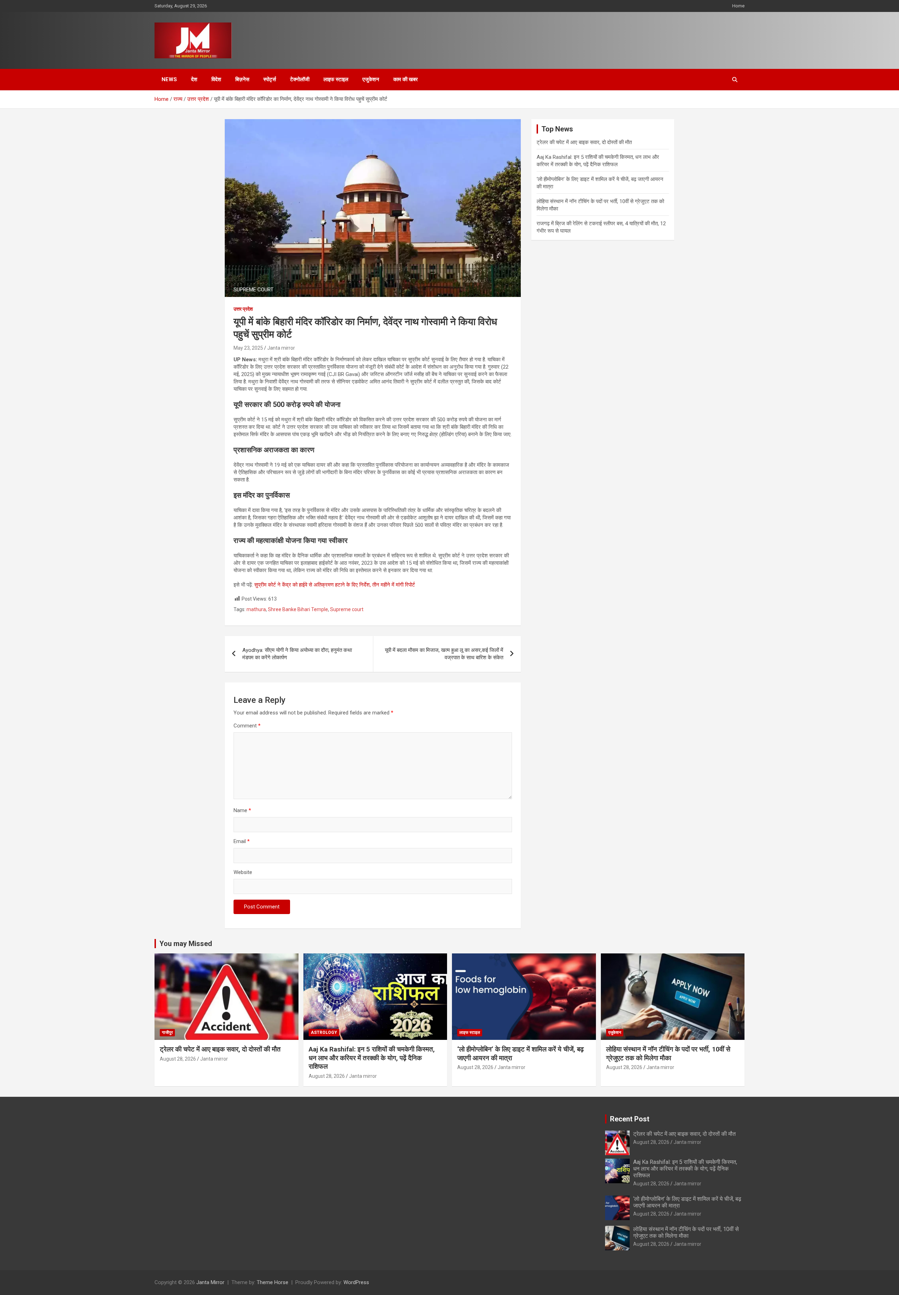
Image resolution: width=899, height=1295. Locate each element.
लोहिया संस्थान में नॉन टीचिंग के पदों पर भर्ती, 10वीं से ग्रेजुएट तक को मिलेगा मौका (668, 1053)
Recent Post (629, 1119)
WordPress (356, 1282)
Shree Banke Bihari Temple (298, 609)
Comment (247, 726)
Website (243, 872)
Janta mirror (281, 348)
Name (242, 810)
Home (738, 5)
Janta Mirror (210, 1282)
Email (242, 841)
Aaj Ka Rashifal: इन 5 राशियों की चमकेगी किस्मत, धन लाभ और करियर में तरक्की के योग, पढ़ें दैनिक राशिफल (372, 1057)
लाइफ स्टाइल (335, 79)
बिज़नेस (242, 79)
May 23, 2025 (248, 348)
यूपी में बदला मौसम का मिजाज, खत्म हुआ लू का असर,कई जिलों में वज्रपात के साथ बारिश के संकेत (444, 654)
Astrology (324, 1032)
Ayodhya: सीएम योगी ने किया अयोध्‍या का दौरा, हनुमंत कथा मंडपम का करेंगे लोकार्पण (297, 654)
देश (194, 79)
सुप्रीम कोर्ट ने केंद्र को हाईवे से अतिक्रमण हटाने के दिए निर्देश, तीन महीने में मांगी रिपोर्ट (334, 585)
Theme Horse (272, 1282)
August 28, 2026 (178, 1059)
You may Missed (185, 943)
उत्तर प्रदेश (243, 309)
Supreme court (346, 609)
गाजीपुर (167, 1032)
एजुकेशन (370, 79)
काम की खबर (405, 79)
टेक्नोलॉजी (299, 79)
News (169, 79)
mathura (256, 609)
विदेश (216, 79)
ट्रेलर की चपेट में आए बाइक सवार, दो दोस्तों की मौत (584, 142)
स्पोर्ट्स (269, 79)
